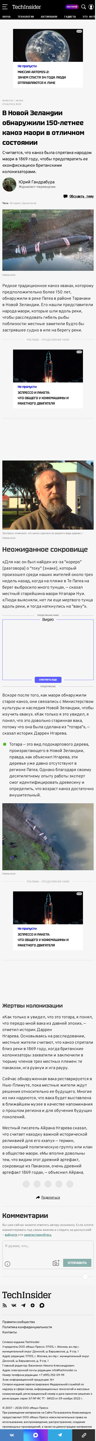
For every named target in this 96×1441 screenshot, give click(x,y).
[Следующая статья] (48, 1277)
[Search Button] (83, 6)
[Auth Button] (91, 6)
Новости (7, 101)
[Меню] (4, 6)
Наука (19, 101)
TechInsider (26, 7)
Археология (29, 203)
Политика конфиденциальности (27, 1327)
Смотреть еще (48, 679)
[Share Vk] (12, 1435)
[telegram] (23, 1305)
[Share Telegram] (60, 1435)
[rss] (4, 1305)
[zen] (32, 1305)
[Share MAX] (36, 1435)
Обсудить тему (81, 196)
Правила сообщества (18, 1322)
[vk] (14, 1305)
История (15, 203)
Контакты (9, 1333)
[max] (42, 1305)
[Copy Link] (84, 1435)
